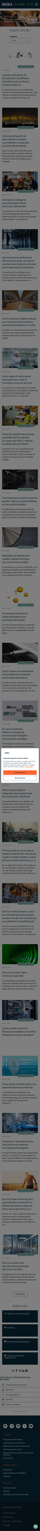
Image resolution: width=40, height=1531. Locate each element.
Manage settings (20, 778)
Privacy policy (29, 767)
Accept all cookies (20, 772)
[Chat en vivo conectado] (35, 1526)
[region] (20, 765)
